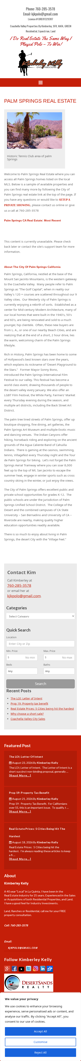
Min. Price (11, 651)
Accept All (40, 1031)
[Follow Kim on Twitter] (28, 971)
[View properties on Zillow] (50, 971)
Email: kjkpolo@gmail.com (40, 13)
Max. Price (49, 651)
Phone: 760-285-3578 (40, 8)
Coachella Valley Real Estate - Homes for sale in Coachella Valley (40, 62)
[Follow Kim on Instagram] (35, 971)
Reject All (40, 1052)
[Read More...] (20, 775)
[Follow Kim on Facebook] (14, 971)
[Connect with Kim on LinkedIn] (43, 971)
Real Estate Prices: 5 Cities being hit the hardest (42, 708)
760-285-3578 (19, 585)
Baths (46, 664)
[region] (40, 1026)
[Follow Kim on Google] (7, 971)
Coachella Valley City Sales (28, 719)
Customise (40, 1042)
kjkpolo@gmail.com (24, 595)
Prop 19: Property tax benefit (29, 703)
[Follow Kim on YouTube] (21, 971)
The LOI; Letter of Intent (26, 698)
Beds (9, 664)
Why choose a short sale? (27, 714)
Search (40, 683)
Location (11, 637)
